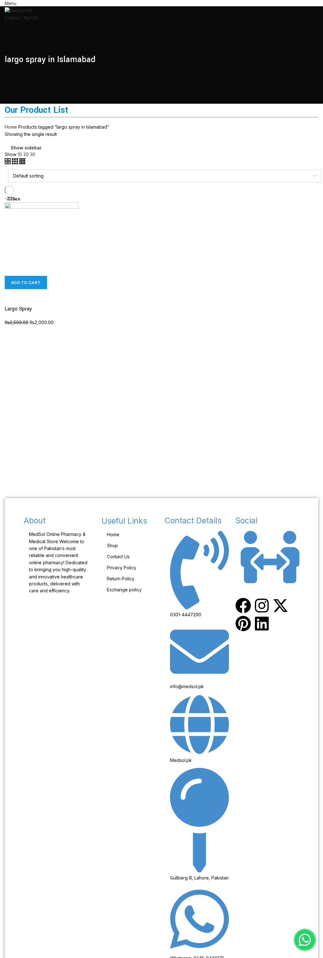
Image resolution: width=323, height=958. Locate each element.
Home (11, 127)
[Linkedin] (262, 623)
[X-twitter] (280, 605)
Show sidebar (26, 148)
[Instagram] (262, 605)
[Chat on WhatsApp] (305, 940)
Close (14, 199)
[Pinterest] (243, 623)
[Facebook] (243, 605)
